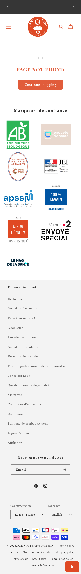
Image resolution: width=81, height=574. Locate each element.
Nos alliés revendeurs (23, 346)
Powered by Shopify (42, 545)
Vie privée (15, 394)
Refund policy (66, 545)
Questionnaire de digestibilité (29, 385)
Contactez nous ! (20, 375)
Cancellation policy (62, 558)
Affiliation (15, 442)
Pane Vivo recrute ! (21, 318)
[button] (8, 26)
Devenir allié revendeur (24, 356)
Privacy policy (19, 552)
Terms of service (41, 552)
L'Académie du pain (22, 337)
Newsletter (15, 327)
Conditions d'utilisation (24, 404)
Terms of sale (20, 558)
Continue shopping (40, 85)
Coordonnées (17, 414)
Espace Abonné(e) (21, 433)
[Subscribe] (65, 469)
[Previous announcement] (7, 6)
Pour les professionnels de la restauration (37, 366)
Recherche (15, 299)
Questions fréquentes (23, 308)
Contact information (43, 565)
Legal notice (39, 558)
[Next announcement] (73, 6)
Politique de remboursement (28, 423)
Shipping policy (64, 552)
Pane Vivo (23, 545)
